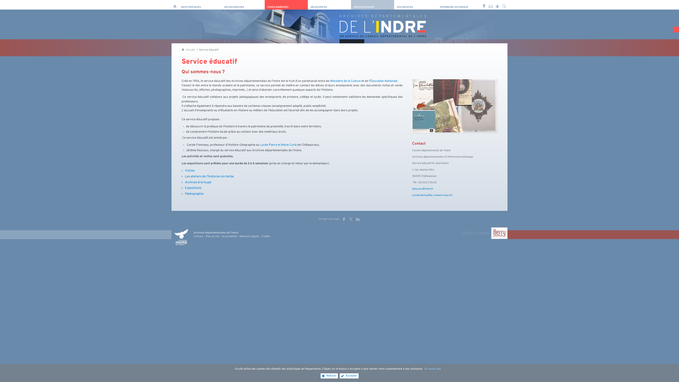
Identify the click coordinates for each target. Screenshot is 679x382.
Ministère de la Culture (345, 81)
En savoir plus (433, 369)
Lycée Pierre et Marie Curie (278, 144)
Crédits (266, 236)
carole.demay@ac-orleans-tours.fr (432, 195)
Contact (198, 236)
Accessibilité (229, 236)
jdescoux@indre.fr (422, 189)
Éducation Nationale (383, 81)
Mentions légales (249, 236)
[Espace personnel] (497, 5)
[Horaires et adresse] (484, 5)
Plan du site (212, 236)
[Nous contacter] (490, 5)
